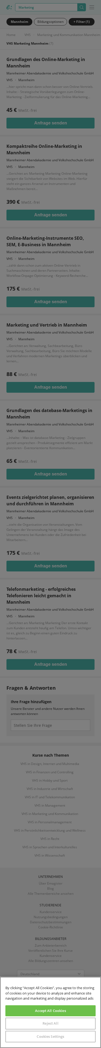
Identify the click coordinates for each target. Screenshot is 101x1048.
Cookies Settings (50, 1036)
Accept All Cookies (50, 1010)
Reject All (50, 1023)
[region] (50, 1012)
